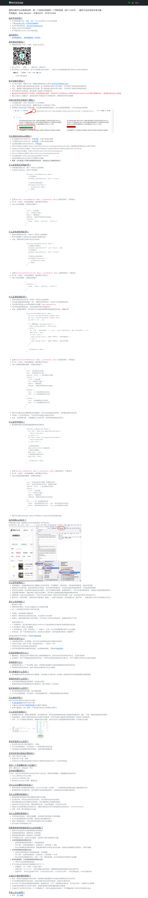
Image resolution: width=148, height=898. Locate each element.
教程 (136, 3)
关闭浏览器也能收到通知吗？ (22, 753)
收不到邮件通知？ (17, 81)
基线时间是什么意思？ (19, 678)
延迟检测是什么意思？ (19, 688)
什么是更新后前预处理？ (20, 164)
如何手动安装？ (16, 18)
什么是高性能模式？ (18, 711)
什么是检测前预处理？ (19, 231)
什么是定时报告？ (17, 422)
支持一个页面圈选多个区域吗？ (23, 765)
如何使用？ (14, 34)
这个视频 (20, 895)
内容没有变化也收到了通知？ (22, 100)
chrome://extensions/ (34, 26)
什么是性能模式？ (17, 582)
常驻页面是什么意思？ (19, 741)
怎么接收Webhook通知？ (20, 136)
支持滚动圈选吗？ (17, 770)
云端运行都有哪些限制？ (20, 875)
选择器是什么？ (16, 662)
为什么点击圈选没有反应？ (21, 784)
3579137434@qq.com (60, 84)
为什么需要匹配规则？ (19, 813)
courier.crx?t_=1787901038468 (26, 23)
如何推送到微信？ (17, 42)
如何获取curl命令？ (17, 520)
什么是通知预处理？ (18, 296)
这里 (36, 139)
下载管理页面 (30, 705)
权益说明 (38, 636)
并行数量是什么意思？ (19, 671)
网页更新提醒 (17, 2)
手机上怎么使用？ (17, 892)
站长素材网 (18, 703)
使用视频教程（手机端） (32, 37)
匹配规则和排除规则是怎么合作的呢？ (26, 827)
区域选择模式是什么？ (19, 652)
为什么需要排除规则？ (19, 794)
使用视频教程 (17, 37)
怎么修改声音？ (16, 697)
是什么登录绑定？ (17, 601)
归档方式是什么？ (17, 638)
